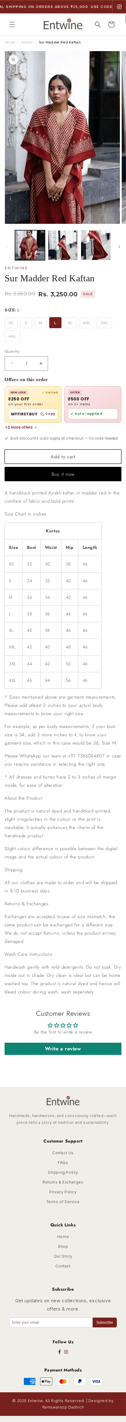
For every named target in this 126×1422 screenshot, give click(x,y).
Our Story (63, 1256)
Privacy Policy (62, 1192)
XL (70, 323)
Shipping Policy (63, 1172)
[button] (12, 24)
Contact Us (63, 1152)
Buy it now (63, 474)
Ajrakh (27, 42)
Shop (63, 1246)
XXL (86, 323)
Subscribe (104, 1322)
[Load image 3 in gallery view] (96, 245)
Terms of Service (63, 1201)
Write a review (63, 1048)
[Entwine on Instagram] (119, 6)
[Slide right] (119, 246)
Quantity (12, 351)
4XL (12, 336)
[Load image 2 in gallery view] (63, 245)
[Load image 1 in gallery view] (30, 245)
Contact (62, 1266)
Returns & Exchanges (63, 1182)
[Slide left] (6, 246)
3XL (104, 323)
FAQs (63, 1162)
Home (10, 42)
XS (11, 323)
